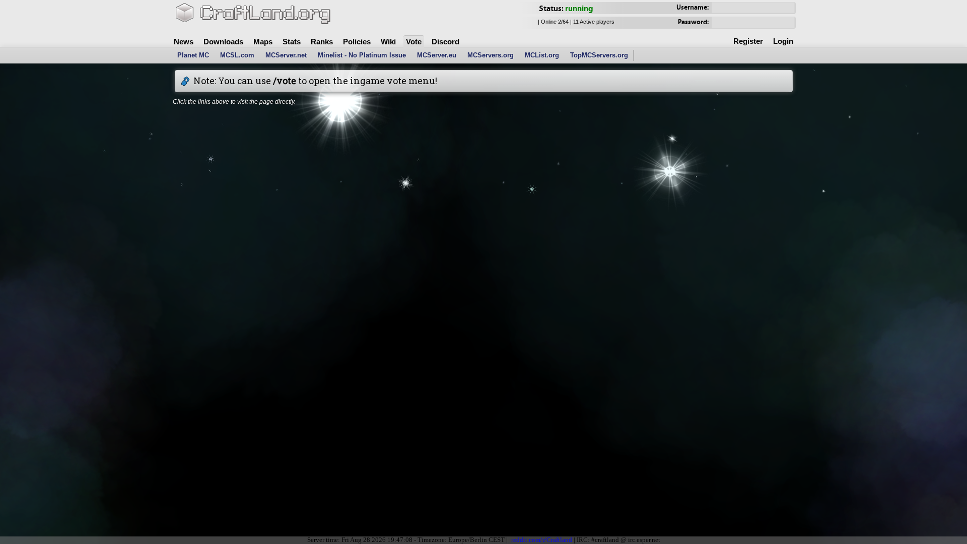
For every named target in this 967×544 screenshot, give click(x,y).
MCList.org (542, 55)
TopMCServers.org (599, 55)
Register (748, 41)
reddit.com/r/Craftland (541, 539)
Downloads (223, 41)
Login (783, 41)
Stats (292, 41)
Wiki (388, 41)
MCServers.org (490, 55)
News (183, 41)
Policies (357, 41)
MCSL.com (237, 55)
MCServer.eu (436, 55)
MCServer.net (286, 55)
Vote (414, 41)
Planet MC (193, 55)
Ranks (322, 41)
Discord (445, 41)
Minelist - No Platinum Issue (362, 55)
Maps (262, 41)
